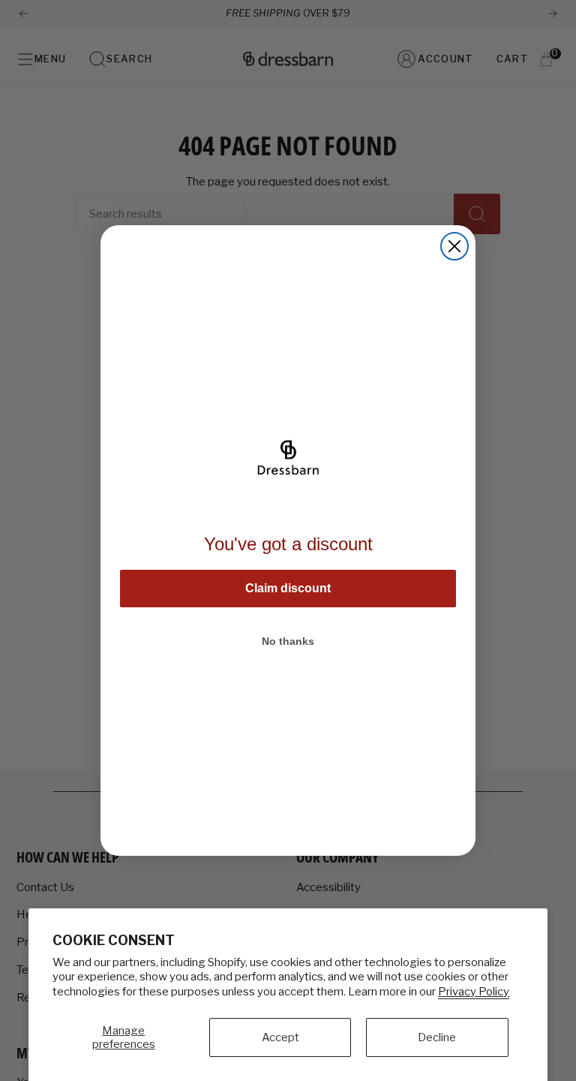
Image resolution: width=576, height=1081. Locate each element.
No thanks (288, 641)
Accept (280, 1037)
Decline (437, 1037)
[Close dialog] (454, 246)
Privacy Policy (473, 991)
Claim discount (288, 588)
